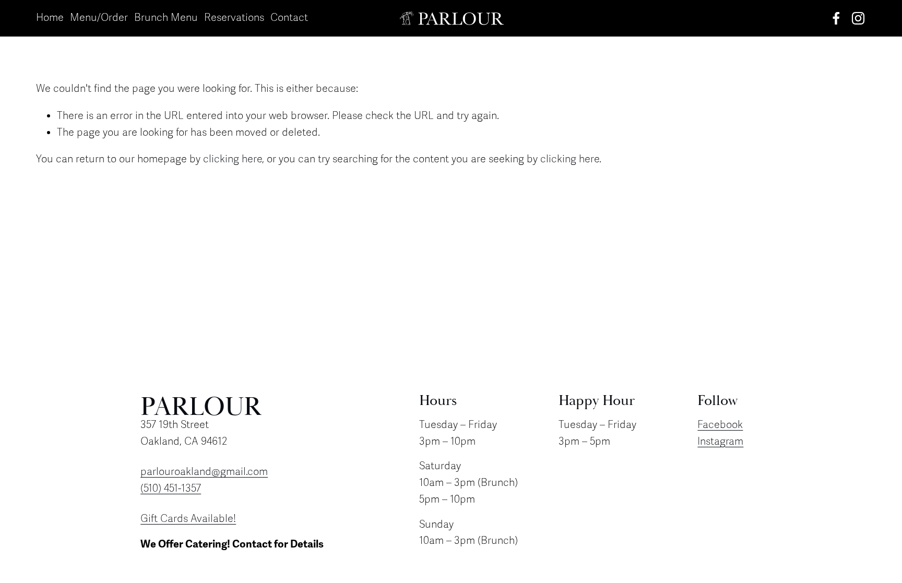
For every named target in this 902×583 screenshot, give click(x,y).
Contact (289, 17)
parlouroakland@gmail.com (204, 472)
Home (50, 17)
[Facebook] (836, 18)
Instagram (720, 441)
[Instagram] (858, 18)
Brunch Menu (166, 17)
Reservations (234, 17)
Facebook (720, 425)
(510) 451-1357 (170, 488)
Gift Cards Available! (188, 519)
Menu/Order (99, 17)
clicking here (232, 159)
